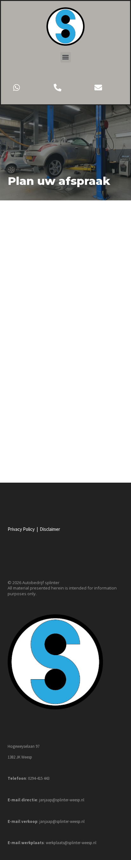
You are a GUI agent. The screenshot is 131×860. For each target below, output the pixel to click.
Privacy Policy (21, 529)
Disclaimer (50, 529)
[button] (65, 57)
